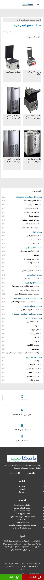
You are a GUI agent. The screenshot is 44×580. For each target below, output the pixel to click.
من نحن (22, 486)
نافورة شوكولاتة (32, 223)
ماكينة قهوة (34, 216)
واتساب (12, 577)
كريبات (36, 341)
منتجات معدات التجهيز (34, 357)
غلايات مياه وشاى (32, 208)
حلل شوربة (35, 329)
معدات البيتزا (37, 232)
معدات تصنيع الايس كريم (32, 306)
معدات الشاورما (33, 345)
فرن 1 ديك (35, 239)
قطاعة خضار (34, 380)
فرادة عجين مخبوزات (31, 258)
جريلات (36, 325)
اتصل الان (33, 577)
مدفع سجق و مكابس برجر (29, 290)
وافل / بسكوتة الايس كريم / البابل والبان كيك (22, 352)
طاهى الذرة (34, 333)
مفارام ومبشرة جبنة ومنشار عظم (27, 293)
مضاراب (36, 266)
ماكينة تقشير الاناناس (31, 212)
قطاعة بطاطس (33, 376)
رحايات (36, 360)
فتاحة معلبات (34, 364)
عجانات (36, 255)
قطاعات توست (33, 262)
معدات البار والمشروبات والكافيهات (29, 197)
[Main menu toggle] (37, 4)
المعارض (22, 489)
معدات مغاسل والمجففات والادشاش (25, 301)
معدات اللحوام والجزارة (33, 282)
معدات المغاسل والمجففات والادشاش (27, 298)
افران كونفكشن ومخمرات (29, 251)
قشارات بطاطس (33, 368)
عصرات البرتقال (33, 204)
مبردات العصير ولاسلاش (30, 220)
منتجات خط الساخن (32, 278)
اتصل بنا (22, 491)
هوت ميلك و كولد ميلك (30, 227)
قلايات (36, 337)
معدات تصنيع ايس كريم (30, 309)
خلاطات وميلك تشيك (31, 200)
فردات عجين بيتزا (33, 235)
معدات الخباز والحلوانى (33, 247)
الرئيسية (38, 19)
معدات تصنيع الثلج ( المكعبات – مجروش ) (27, 314)
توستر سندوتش (33, 321)
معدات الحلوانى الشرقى (30, 270)
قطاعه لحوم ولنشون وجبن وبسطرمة (25, 286)
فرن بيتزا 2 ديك (33, 243)
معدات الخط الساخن (34, 275)
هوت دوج (35, 349)
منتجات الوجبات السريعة (33, 318)
